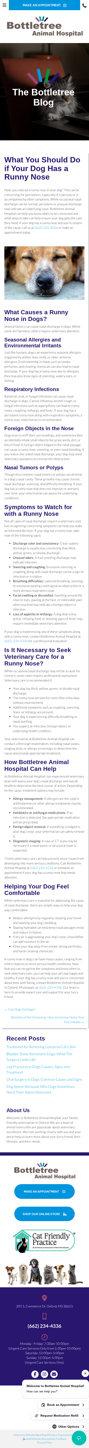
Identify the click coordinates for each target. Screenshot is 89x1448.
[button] (84, 5)
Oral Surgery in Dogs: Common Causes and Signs (44, 1079)
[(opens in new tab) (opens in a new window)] (44, 1241)
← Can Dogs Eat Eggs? (19, 1009)
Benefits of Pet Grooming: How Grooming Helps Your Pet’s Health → (47, 1019)
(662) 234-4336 (46, 227)
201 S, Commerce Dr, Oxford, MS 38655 (44, 1306)
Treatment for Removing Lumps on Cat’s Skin (41, 1046)
